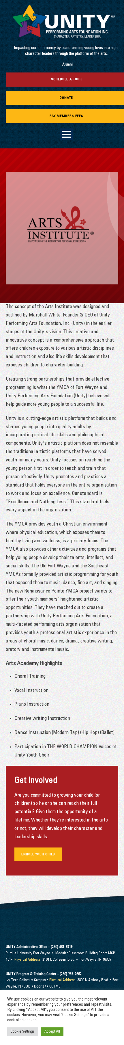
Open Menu (66, 134)
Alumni (67, 65)
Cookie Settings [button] (23, 1032)
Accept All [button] (52, 1032)
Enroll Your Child (38, 854)
